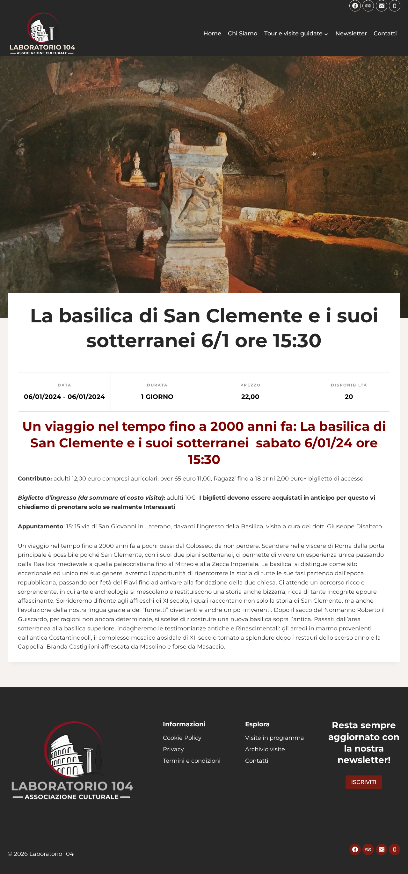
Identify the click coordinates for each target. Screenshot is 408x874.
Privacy (173, 749)
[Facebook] (355, 5)
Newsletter (351, 33)
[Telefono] (394, 5)
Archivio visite (265, 749)
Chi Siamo (242, 33)
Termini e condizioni (192, 760)
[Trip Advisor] (368, 5)
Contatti (385, 33)
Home (212, 33)
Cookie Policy (182, 737)
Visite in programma (274, 737)
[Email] (381, 5)
